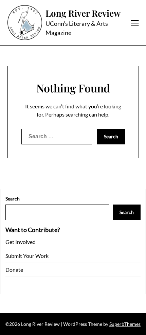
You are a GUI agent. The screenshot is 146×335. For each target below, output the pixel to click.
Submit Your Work (27, 255)
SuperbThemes (125, 324)
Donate (14, 269)
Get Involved (20, 242)
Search (12, 198)
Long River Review (83, 13)
